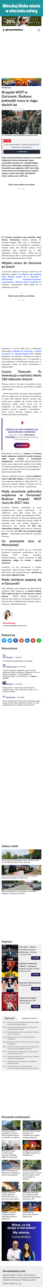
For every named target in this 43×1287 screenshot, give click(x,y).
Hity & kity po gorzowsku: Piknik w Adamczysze (30, 1215)
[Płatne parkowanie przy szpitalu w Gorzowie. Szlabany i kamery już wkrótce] (21, 885)
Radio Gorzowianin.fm (10, 1277)
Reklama (13, 1275)
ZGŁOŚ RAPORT (22, 445)
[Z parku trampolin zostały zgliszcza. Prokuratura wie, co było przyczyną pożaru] (11, 1186)
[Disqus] (21, 680)
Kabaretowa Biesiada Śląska (30, 983)
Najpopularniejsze (29, 1018)
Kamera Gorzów (29, 1275)
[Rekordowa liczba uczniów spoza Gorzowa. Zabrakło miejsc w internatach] (11, 1145)
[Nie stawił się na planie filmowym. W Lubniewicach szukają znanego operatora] (32, 1125)
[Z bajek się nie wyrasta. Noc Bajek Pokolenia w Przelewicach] (32, 1145)
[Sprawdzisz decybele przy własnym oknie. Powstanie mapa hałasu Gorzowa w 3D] (32, 1186)
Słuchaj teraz (23, 151)
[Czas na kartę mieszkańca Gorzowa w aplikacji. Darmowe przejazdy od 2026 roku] (21, 870)
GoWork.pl (7, 1280)
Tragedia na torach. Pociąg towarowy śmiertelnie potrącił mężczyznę (21, 1062)
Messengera (29, 435)
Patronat (20, 1275)
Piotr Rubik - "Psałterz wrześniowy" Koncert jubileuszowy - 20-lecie (28, 949)
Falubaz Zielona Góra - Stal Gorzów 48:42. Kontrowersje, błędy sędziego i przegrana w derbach (23, 1067)
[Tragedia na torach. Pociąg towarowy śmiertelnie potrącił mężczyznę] (11, 1206)
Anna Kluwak (9, 623)
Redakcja (6, 1275)
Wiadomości (6, 88)
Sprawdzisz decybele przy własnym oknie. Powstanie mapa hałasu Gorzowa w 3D (23, 1057)
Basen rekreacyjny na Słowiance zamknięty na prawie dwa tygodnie (23, 1043)
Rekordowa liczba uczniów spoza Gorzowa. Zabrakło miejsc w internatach (23, 1033)
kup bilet (36, 958)
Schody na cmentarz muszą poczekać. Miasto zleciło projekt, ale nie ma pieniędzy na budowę (23, 1048)
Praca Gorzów (24, 1277)
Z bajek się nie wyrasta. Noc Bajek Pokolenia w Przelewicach (21, 1038)
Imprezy (7, 941)
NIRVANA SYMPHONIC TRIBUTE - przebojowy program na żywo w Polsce (29, 966)
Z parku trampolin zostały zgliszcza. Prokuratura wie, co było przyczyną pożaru (23, 1052)
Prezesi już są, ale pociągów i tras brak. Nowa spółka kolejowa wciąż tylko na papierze (23, 1023)
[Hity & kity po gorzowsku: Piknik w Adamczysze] (32, 1206)
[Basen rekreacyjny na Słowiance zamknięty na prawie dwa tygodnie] (11, 1165)
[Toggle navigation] (38, 30)
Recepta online (35, 1277)
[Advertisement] (21, 56)
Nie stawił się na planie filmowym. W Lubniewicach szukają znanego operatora (22, 1028)
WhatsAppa (10, 437)
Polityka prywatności (29, 1280)
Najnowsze (9, 1018)
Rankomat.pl (16, 1280)
